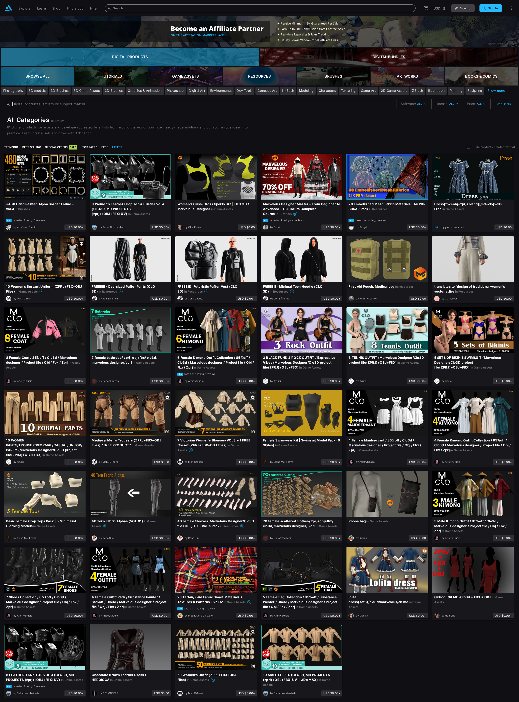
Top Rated (89, 147)
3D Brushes (60, 91)
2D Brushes (114, 91)
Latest (117, 147)
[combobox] (260, 8)
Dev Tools (244, 91)
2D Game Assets (394, 91)
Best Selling (31, 147)
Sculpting (475, 91)
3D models (37, 91)
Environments (221, 91)
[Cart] (426, 8)
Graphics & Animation (145, 91)
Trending (11, 147)
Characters (327, 91)
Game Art (368, 91)
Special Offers (60, 147)
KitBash (288, 91)
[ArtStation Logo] (8, 8)
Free (104, 147)
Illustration (436, 91)
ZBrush (417, 91)
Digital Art (197, 91)
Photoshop (175, 91)
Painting (456, 91)
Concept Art (267, 91)
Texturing (348, 91)
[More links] (511, 8)
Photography (13, 91)
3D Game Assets (87, 91)
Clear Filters (502, 104)
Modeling (306, 91)
